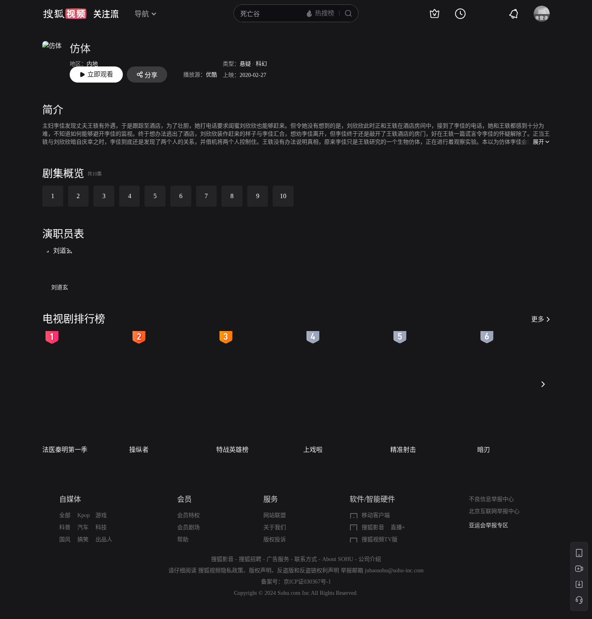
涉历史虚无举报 (488, 529)
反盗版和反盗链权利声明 (308, 570)
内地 (92, 64)
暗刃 (483, 449)
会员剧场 (188, 527)
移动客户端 (376, 515)
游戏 (101, 515)
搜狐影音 (373, 527)
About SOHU (337, 559)
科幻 (261, 64)
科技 (101, 527)
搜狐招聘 (250, 559)
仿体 (80, 49)
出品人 (103, 539)
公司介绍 (369, 559)
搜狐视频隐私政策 (220, 570)
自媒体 (70, 499)
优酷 (211, 75)
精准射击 (403, 449)
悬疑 (245, 64)
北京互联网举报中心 (494, 511)
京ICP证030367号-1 (307, 582)
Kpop (83, 515)
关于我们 (274, 527)
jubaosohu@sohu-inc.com (394, 570)
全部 (64, 515)
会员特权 (188, 515)
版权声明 (260, 570)
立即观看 (100, 74)
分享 (151, 75)
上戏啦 (313, 449)
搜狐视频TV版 (379, 539)
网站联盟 (274, 515)
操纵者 (139, 449)
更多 (537, 319)
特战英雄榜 (232, 449)
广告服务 (278, 559)
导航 (142, 14)
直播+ (398, 527)
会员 (184, 499)
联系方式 (305, 559)
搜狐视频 (64, 13)
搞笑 (83, 539)
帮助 (182, 539)
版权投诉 (274, 539)
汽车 (83, 527)
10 (283, 196)
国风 (64, 539)
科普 (64, 527)
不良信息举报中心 (491, 499)
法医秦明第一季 (64, 449)
